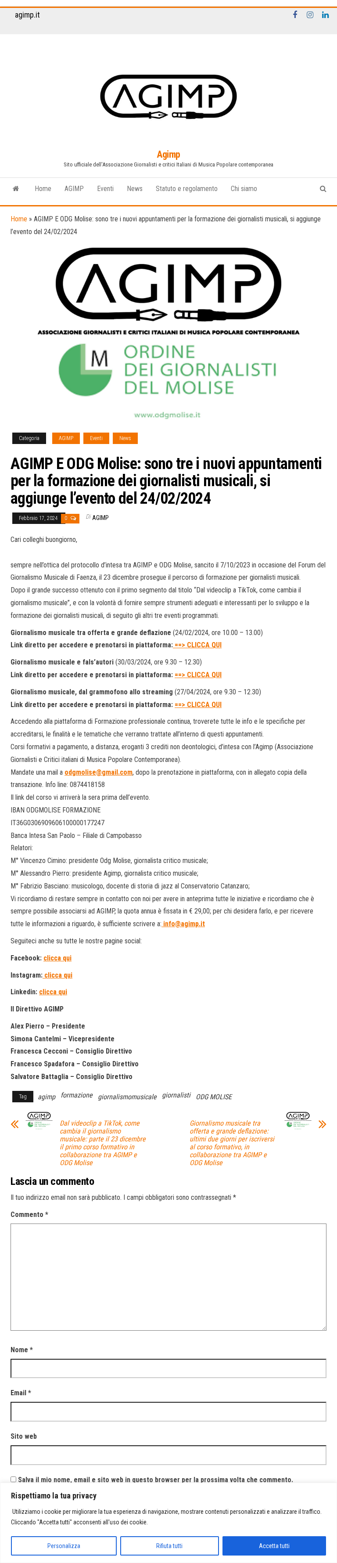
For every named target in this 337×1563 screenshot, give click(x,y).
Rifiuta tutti (169, 1545)
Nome (22, 1350)
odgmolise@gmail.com (99, 772)
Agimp (168, 154)
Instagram (310, 15)
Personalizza (63, 1545)
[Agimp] (16, 189)
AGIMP (74, 188)
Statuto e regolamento (187, 188)
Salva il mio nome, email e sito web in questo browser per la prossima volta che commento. (155, 1480)
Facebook (295, 15)
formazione (77, 1095)
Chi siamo (244, 188)
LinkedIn (325, 15)
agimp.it (27, 14)
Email (21, 1393)
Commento (29, 1214)
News (135, 188)
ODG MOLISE (214, 1097)
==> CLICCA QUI (197, 645)
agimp (46, 1097)
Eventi (105, 188)
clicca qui (57, 958)
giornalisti (176, 1095)
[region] (168, 1523)
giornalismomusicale (127, 1097)
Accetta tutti (274, 1545)
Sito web (24, 1436)
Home (43, 188)
